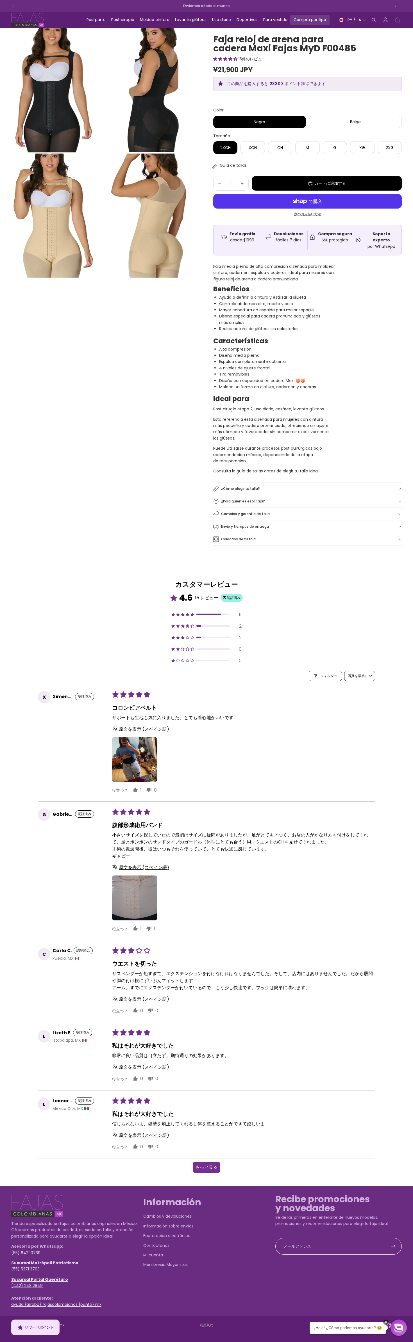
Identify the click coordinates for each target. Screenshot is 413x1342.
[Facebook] (388, 1325)
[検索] (373, 20)
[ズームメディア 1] (49, 90)
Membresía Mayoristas (165, 1265)
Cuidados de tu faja (238, 539)
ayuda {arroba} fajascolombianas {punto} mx (56, 1304)
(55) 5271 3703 (25, 1269)
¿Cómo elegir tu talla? (240, 488)
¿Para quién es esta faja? (243, 501)
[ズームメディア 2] (150, 90)
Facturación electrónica (166, 1235)
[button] (226, 59)
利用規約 (206, 1325)
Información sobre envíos (168, 1226)
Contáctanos (156, 1245)
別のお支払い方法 (307, 214)
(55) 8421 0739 (25, 1253)
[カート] (398, 20)
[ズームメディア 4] (150, 216)
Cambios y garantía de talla (245, 513)
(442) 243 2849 (27, 1285)
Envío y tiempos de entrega (245, 526)
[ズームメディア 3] (49, 216)
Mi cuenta (153, 1255)
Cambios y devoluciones (167, 1216)
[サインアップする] (393, 1246)
